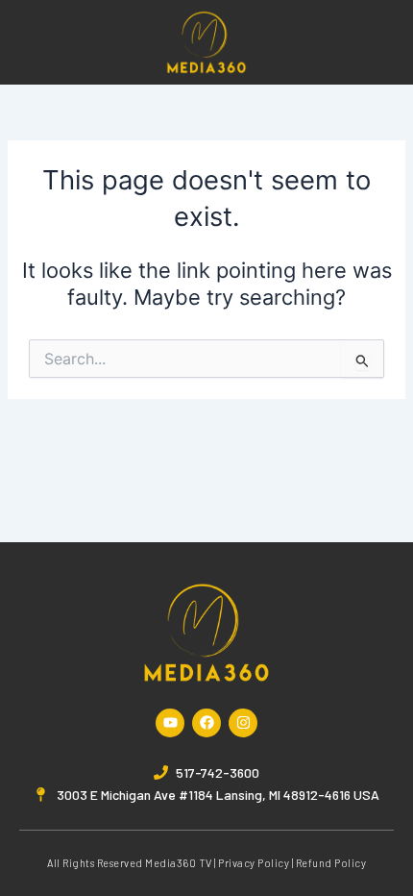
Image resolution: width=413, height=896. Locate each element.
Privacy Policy (253, 863)
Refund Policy (331, 863)
